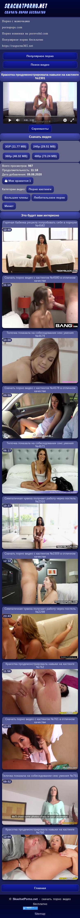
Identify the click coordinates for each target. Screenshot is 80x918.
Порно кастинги (40, 189)
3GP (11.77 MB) (15, 146)
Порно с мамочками (16, 21)
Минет (9, 206)
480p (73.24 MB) (45, 156)
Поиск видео (40, 64)
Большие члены (16, 197)
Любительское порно (49, 197)
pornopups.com (12, 27)
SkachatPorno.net (25, 899)
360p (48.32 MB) (16, 156)
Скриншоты (40, 128)
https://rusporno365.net (17, 45)
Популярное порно (40, 56)
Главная (40, 888)
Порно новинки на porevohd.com (25, 33)
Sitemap (40, 913)
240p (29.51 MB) (44, 146)
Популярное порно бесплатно (22, 39)
